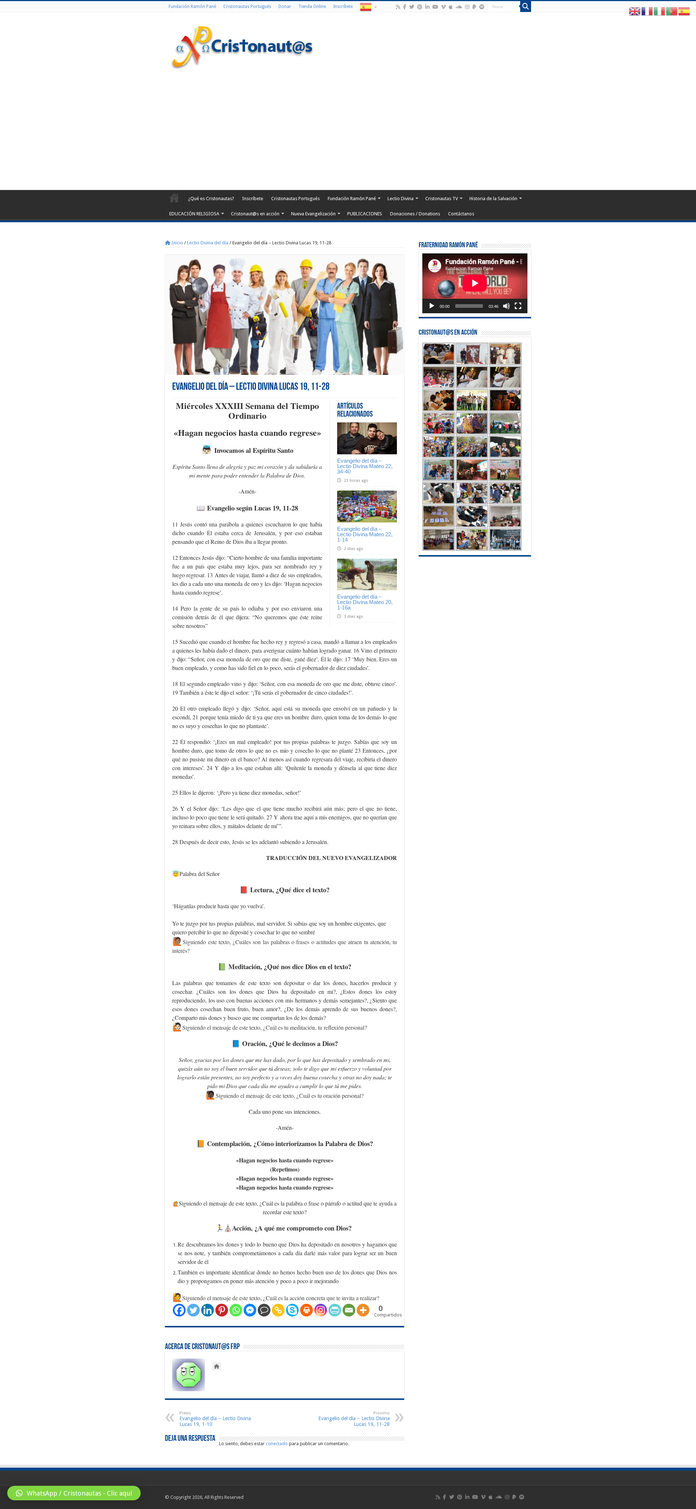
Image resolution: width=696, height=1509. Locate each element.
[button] (74, 1493)
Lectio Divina (401, 198)
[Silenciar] (506, 306)
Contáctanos (461, 213)
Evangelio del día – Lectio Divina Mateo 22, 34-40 (365, 466)
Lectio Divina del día (207, 242)
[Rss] (398, 7)
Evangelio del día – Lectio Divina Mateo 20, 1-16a (365, 602)
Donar (284, 6)
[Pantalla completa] (518, 306)
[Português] (672, 11)
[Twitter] (412, 7)
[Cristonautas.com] (242, 45)
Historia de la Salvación (493, 198)
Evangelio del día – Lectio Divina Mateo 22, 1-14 (365, 534)
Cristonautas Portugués (247, 6)
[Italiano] (660, 11)
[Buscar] (525, 6)
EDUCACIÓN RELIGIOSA (194, 213)
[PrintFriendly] (334, 1310)
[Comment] (264, 1310)
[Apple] (450, 7)
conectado (277, 1443)
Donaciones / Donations (415, 213)
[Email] (349, 1310)
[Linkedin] (207, 1310)
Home (174, 197)
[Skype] (292, 1310)
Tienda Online (312, 6)
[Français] (647, 11)
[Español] (368, 6)
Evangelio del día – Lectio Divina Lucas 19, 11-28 (354, 1419)
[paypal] (474, 7)
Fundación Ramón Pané (192, 6)
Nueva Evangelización (313, 213)
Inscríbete (343, 6)
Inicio (176, 242)
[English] (635, 11)
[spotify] (481, 7)
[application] (474, 283)
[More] (363, 1310)
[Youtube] (435, 7)
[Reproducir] (431, 306)
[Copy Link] (278, 1310)
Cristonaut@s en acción (255, 213)
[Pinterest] (420, 7)
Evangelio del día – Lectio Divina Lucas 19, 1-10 (215, 1419)
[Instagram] (320, 1310)
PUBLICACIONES (364, 213)
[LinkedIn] (427, 7)
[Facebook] (404, 7)
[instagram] (467, 7)
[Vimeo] (443, 7)
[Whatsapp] (235, 1310)
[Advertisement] (348, 128)
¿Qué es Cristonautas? (211, 198)
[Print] (306, 1310)
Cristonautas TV (441, 198)
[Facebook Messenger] (250, 1310)
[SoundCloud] (459, 7)
